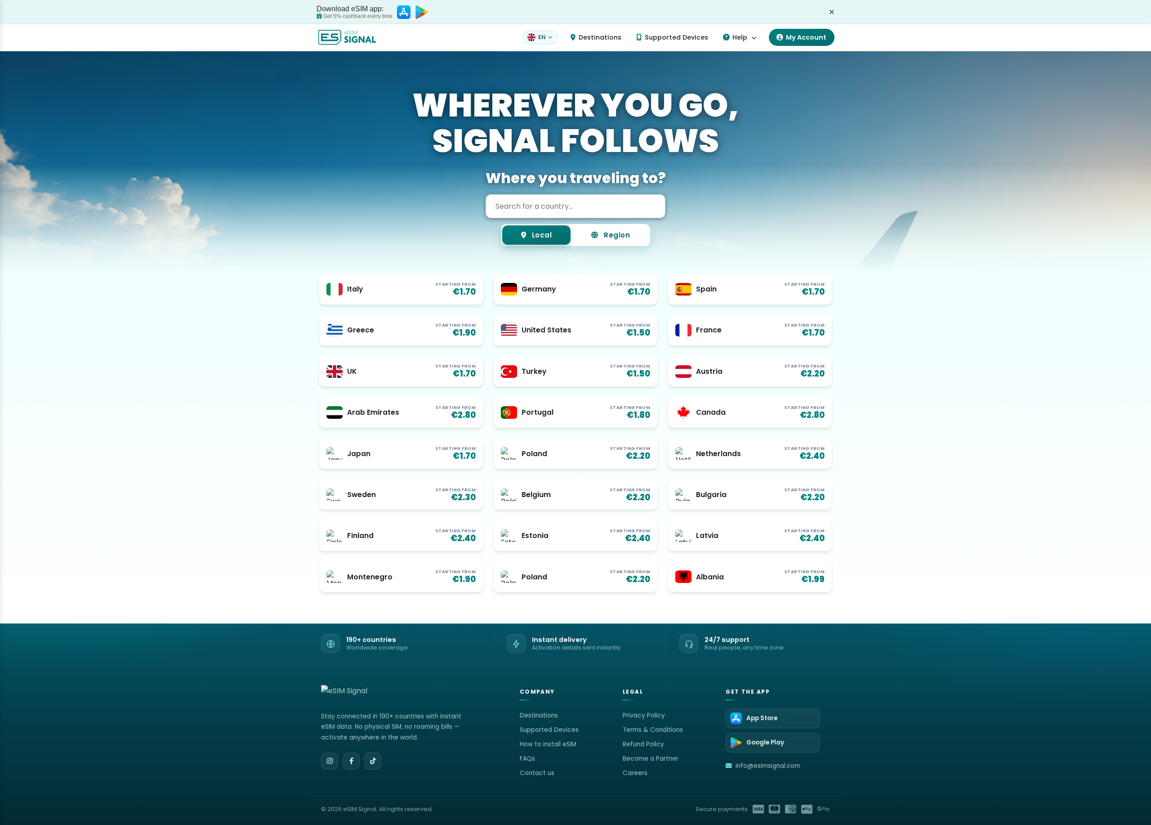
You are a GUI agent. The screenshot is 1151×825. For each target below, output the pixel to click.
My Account (806, 37)
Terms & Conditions (653, 730)
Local (541, 235)
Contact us (537, 773)
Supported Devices (676, 37)
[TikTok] (372, 761)
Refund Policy (643, 744)
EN (542, 37)
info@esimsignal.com (768, 766)
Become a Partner (650, 758)
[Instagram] (329, 761)
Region (616, 235)
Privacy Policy (644, 715)
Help (739, 37)
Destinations (600, 37)
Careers (635, 773)
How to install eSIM (548, 744)
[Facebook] (351, 761)
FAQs (527, 758)
